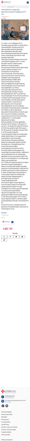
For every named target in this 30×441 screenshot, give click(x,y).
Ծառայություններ (6, 414)
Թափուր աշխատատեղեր (9, 427)
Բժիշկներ (4, 417)
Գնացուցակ (5, 419)
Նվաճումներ (5, 424)
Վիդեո (3, 217)
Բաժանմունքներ (6, 412)
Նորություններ (10, 6)
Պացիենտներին (6, 432)
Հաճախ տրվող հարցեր (8, 429)
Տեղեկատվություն (7, 439)
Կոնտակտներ (5, 434)
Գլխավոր (3, 6)
